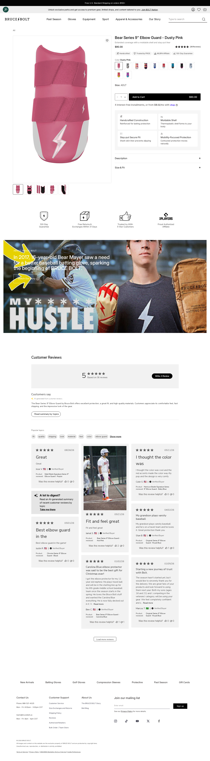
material (71, 436)
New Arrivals (27, 682)
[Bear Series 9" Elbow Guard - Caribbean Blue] (128, 75)
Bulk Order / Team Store (59, 727)
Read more (99, 604)
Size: (117, 85)
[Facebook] (159, 720)
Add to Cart (164, 97)
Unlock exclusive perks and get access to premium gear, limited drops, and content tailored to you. (103, 9)
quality (41, 436)
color (89, 436)
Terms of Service (22, 752)
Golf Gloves (79, 682)
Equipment (89, 19)
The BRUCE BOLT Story (91, 703)
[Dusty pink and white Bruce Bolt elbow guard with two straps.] (29, 189)
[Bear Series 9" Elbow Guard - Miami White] (164, 66)
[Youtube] (137, 720)
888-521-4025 (28, 703)
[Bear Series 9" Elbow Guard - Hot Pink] (182, 66)
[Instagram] (115, 720)
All (14, 30)
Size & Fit (120, 167)
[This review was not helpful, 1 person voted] (122, 622)
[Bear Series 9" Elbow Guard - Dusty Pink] (119, 66)
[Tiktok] (126, 720)
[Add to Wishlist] (107, 40)
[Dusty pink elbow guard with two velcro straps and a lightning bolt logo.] (18, 189)
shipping (52, 436)
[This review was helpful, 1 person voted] (166, 548)
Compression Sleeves (108, 682)
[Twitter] (148, 720)
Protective (137, 682)
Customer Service (56, 703)
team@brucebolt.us (24, 715)
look (62, 436)
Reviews (52, 718)
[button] (193, 9)
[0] (199, 9)
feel (81, 436)
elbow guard (101, 436)
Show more (115, 436)
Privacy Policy (127, 711)
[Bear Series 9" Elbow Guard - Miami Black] (173, 66)
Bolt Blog (85, 708)
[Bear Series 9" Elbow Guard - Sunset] (146, 66)
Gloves (72, 19)
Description (121, 158)
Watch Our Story (27, 278)
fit (33, 436)
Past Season (54, 19)
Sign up (180, 706)
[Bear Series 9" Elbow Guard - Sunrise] (137, 66)
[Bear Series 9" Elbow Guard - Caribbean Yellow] (119, 75)
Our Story (155, 19)
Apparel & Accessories (129, 19)
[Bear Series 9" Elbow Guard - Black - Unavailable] (128, 66)
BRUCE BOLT (26, 740)
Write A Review (162, 376)
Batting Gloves (53, 682)
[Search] (203, 19)
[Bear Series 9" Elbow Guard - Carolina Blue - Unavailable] (191, 66)
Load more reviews (105, 639)
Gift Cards (184, 682)
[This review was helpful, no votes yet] (66, 481)
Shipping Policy (55, 713)
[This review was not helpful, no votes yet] (71, 481)
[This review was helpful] (116, 545)
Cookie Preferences (74, 752)
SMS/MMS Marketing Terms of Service (53, 752)
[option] (18, 189)
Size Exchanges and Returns (60, 708)
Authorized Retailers (57, 723)
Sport (105, 19)
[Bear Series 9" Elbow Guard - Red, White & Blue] (155, 66)
